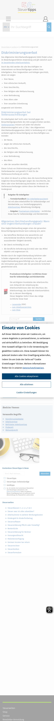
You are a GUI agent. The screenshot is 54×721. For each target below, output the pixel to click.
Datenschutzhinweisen (33, 368)
